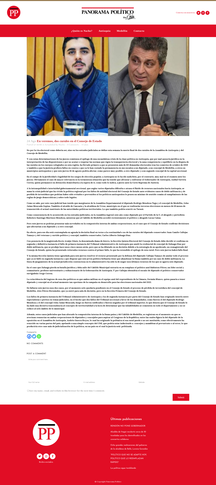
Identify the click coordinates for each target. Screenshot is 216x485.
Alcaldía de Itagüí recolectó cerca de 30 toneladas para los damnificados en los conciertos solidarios (128, 435)
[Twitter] (34, 336)
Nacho (61, 145)
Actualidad (50, 145)
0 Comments (73, 145)
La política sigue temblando (123, 468)
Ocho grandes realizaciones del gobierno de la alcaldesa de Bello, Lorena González (129, 447)
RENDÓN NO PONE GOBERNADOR (127, 426)
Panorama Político (113, 482)
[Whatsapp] (39, 336)
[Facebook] (29, 336)
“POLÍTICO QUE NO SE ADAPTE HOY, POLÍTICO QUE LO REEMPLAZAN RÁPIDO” (128, 458)
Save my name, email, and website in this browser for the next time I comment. (67, 390)
